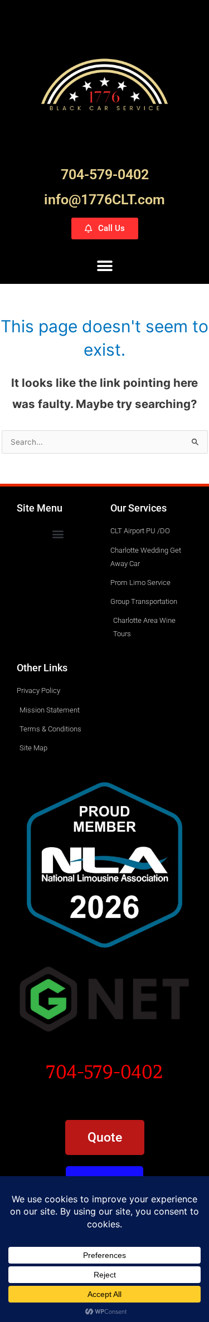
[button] (104, 265)
